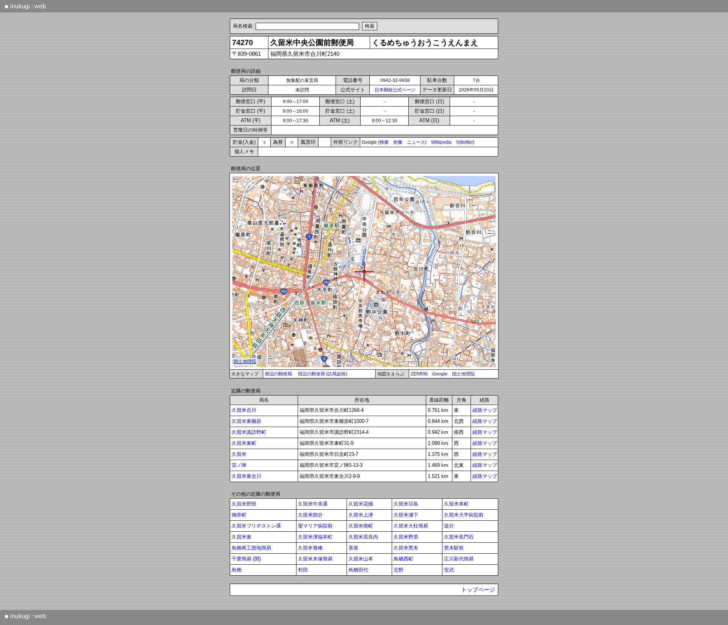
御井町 (239, 515)
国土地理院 (463, 374)
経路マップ (484, 410)
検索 (384, 142)
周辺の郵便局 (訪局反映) (322, 374)
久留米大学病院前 (463, 515)
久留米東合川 (246, 476)
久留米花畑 (360, 504)
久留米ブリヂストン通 (256, 526)
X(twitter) (465, 142)
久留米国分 (310, 515)
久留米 (239, 454)
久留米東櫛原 (246, 421)
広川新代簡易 (459, 559)
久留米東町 (244, 443)
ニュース (416, 142)
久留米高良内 (363, 537)
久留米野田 (244, 504)
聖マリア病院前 (315, 526)
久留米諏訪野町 (249, 432)
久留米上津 (360, 515)
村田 (303, 570)
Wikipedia (441, 142)
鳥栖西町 (403, 559)
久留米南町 (360, 526)
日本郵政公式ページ (395, 90)
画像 (397, 142)
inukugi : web (25, 6)
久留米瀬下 (406, 515)
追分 (449, 526)
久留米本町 (456, 504)
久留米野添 (406, 537)
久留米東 (241, 537)
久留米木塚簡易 (315, 559)
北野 (398, 570)
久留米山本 (360, 559)
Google (439, 374)
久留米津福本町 (315, 537)
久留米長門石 (459, 537)
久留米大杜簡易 (411, 526)
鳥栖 (237, 570)
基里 (353, 548)
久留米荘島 (406, 504)
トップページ (478, 590)
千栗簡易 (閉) (246, 559)
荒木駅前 (454, 548)
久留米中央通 (313, 504)
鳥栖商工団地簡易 (251, 548)
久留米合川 (244, 410)
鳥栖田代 (358, 570)
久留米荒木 (406, 548)
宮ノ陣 (239, 465)
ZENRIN (419, 374)
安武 (449, 570)
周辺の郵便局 (278, 374)
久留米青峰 (310, 548)
